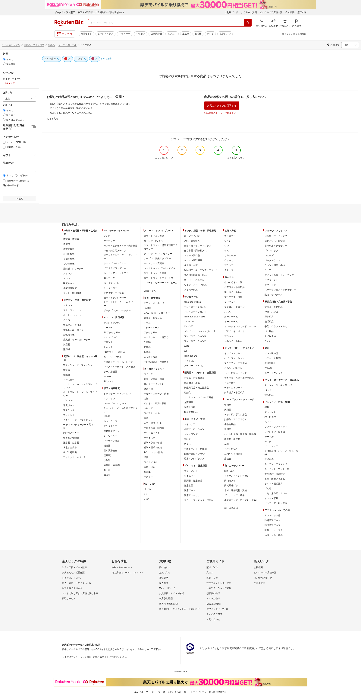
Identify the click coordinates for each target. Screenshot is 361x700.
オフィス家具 (271, 498)
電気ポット (68, 405)
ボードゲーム (231, 321)
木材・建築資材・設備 (235, 490)
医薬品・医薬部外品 (194, 378)
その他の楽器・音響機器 (156, 362)
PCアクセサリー (112, 332)
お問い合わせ (213, 619)
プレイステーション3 (195, 336)
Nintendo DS (190, 356)
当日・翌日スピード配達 (74, 567)
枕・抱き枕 (270, 417)
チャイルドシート (233, 387)
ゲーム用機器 (110, 371)
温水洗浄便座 (110, 450)
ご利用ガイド (231, 12)
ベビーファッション (234, 358)
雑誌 (146, 418)
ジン (226, 245)
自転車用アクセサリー (276, 245)
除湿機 (66, 349)
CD (145, 494)
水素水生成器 (70, 447)
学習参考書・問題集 (154, 428)
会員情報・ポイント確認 (171, 593)
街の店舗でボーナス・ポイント (127, 572)
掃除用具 (269, 316)
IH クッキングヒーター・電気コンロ (80, 426)
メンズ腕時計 (271, 353)
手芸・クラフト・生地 (276, 326)
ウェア (268, 270)
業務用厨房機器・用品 (195, 275)
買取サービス (69, 598)
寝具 (267, 407)
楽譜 (146, 398)
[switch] (33, 126)
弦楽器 (147, 347)
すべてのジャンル (11, 44)
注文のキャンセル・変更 (218, 583)
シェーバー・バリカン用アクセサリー (120, 410)
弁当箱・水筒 (191, 265)
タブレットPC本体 (153, 240)
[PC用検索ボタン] (248, 23)
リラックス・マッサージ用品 (198, 500)
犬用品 (227, 409)
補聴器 (107, 445)
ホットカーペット (72, 315)
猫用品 (227, 404)
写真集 (147, 472)
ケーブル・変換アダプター (157, 258)
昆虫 (226, 444)
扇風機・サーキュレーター (76, 339)
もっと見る (52, 118)
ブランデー (230, 265)
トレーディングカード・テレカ (240, 326)
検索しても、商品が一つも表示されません (71, 112)
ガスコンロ (68, 400)
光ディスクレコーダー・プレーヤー (120, 257)
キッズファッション (234, 353)
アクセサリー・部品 (114, 292)
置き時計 (269, 368)
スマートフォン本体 (154, 236)
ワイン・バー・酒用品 (195, 285)
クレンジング (191, 434)
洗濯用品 (269, 321)
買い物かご (164, 567)
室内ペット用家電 (233, 453)
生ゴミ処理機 (70, 452)
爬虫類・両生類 (232, 439)
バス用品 (269, 331)
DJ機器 (147, 342)
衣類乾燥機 (68, 254)
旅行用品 (269, 395)
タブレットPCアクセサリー (158, 253)
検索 (20, 198)
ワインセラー (70, 415)
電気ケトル (68, 410)
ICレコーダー (110, 278)
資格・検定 (149, 467)
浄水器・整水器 (71, 442)
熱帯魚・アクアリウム (235, 419)
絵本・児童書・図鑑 (154, 379)
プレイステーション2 (195, 341)
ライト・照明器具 (72, 293)
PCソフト (109, 381)
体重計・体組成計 (113, 465)
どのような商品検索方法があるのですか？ (71, 108)
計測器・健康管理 (193, 480)
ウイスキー (230, 236)
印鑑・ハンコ (271, 311)
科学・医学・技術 (153, 447)
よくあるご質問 (249, 12)
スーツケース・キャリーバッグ (280, 385)
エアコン (172, 33)
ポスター (148, 477)
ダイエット (189, 475)
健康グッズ (189, 490)
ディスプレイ (110, 337)
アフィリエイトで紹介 (217, 609)
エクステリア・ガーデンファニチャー (241, 502)
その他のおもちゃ (233, 341)
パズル (227, 311)
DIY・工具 (229, 471)
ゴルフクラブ (271, 250)
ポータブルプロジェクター (117, 310)
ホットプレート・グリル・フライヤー (80, 394)
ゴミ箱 (268, 488)
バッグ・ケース (272, 260)
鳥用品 (227, 429)
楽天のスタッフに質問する (221, 105)
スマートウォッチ (274, 373)
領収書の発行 (213, 593)
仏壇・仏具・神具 (274, 535)
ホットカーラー (111, 421)
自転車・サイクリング (276, 236)
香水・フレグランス (194, 458)
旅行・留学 (149, 388)
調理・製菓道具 (192, 240)
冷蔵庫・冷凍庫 (71, 239)
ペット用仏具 (231, 449)
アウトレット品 (272, 515)
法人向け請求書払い (169, 603)
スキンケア (189, 424)
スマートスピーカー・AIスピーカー (120, 304)
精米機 (66, 375)
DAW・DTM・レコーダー (157, 313)
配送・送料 (212, 567)
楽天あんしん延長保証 (73, 572)
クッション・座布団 (275, 431)
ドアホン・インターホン (236, 475)
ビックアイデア (105, 33)
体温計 (107, 475)
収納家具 (269, 459)
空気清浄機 (156, 33)
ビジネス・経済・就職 (155, 403)
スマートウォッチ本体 (155, 273)
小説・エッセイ (152, 433)
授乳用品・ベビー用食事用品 (239, 378)
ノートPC (109, 327)
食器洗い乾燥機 (71, 437)
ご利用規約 (259, 583)
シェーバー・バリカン (115, 403)
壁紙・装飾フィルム (275, 478)
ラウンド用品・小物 (275, 265)
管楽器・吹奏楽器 (153, 317)
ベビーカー (230, 382)
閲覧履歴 (163, 577)
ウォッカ (228, 260)
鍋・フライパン (192, 236)
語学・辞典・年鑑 (153, 442)
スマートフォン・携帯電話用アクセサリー (161, 247)
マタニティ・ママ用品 (235, 363)
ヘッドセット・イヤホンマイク (159, 268)
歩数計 (107, 460)
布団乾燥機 (68, 259)
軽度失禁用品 (191, 412)
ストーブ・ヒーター (73, 310)
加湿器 (66, 344)
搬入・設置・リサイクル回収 (76, 583)
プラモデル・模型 (233, 297)
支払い (209, 572)
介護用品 (188, 402)
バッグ (268, 390)
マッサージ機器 (111, 440)
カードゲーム (231, 316)
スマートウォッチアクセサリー (159, 278)
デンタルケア (110, 426)
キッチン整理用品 (193, 260)
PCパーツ (109, 376)
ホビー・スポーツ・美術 (156, 393)
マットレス (270, 412)
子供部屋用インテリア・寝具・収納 (281, 453)
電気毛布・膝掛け (72, 325)
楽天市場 (301, 12)
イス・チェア (271, 446)
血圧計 (107, 470)
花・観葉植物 (231, 508)
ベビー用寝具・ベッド (235, 373)
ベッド (268, 422)
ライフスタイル (152, 413)
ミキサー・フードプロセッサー (79, 420)
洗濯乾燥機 (68, 249)
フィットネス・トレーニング (279, 275)
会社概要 (289, 12)
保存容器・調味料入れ (195, 250)
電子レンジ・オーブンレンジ (78, 365)
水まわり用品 (191, 289)
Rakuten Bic (69, 23)
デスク (268, 441)
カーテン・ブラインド (276, 464)
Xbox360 (188, 326)
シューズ (269, 255)
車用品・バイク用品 (34, 44)
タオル (268, 341)
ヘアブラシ (109, 398)
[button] (10, 129)
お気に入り (164, 572)
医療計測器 (189, 407)
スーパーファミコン (194, 365)
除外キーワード (11, 185)
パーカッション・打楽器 (156, 337)
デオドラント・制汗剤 (195, 449)
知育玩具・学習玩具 (234, 287)
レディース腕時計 (274, 358)
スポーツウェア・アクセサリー (280, 289)
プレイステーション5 (195, 307)
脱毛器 (107, 416)
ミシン (66, 278)
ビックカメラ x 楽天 (65, 12)
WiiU (186, 346)
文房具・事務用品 (274, 307)
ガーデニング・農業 (234, 495)
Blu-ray (147, 489)
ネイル (187, 444)
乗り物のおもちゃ (233, 292)
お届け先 (7, 92)
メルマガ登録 (213, 598)
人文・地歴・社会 (153, 423)
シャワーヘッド (111, 436)
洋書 (146, 457)
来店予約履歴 (166, 598)
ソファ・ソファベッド (276, 426)
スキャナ (108, 347)
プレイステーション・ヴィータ (200, 331)
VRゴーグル (150, 291)
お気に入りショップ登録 (218, 588)
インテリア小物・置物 (276, 503)
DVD (146, 499)
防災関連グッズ (232, 485)
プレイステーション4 (195, 311)
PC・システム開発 (153, 452)
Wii (185, 351)
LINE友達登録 (213, 603)
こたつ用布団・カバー (276, 493)
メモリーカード (111, 288)
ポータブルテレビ (113, 283)
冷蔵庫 (185, 33)
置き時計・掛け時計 (275, 474)
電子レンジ (225, 33)
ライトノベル (150, 462)
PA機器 (147, 308)
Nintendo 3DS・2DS (194, 316)
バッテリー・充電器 (154, 263)
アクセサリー (150, 332)
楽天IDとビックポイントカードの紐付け (179, 609)
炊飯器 (66, 370)
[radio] (4, 59)
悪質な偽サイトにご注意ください (110, 657)
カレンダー (149, 408)
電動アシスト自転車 (275, 240)
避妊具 (187, 392)
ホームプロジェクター (115, 263)
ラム (226, 250)
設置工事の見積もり (72, 588)
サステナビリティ (197, 692)
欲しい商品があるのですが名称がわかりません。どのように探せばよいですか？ (90, 103)
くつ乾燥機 (68, 263)
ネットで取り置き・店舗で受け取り (80, 593)
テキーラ (228, 270)
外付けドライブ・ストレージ (118, 362)
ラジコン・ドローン (234, 307)
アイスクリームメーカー (75, 457)
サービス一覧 (158, 692)
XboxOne (189, 321)
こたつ (66, 320)
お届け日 (7, 105)
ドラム (147, 322)
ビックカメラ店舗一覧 (271, 12)
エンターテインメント (155, 384)
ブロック (228, 336)
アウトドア (270, 285)
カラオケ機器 (150, 357)
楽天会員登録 (299, 34)
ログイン (286, 34)
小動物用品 (230, 424)
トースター (68, 379)
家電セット (86, 33)
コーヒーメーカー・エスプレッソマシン (80, 386)
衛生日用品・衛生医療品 (196, 387)
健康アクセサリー (193, 495)
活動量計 (108, 455)
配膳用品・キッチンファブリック (201, 270)
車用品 (51, 44)
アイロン (67, 273)
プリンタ (108, 342)
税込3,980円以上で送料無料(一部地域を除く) (101, 12)
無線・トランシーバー (115, 297)
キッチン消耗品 (192, 255)
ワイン (227, 240)
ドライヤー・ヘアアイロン (117, 393)
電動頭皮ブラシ (111, 431)
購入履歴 (163, 583)
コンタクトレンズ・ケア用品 (198, 397)
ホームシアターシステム (116, 273)
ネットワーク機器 (113, 357)
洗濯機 (198, 33)
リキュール (230, 255)
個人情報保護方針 (263, 577)
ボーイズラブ (150, 437)
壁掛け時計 (270, 363)
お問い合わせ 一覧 (177, 692)
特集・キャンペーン (122, 567)
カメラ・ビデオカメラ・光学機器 (120, 245)
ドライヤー (124, 33)
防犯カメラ (230, 480)
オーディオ (109, 240)
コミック (148, 374)
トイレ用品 (270, 336)
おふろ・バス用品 (233, 368)
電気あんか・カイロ (73, 330)
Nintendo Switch (192, 302)
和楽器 (147, 352)
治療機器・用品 (192, 382)
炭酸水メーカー (71, 433)
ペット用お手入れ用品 (235, 414)
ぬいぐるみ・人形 (233, 282)
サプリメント (191, 471)
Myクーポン (165, 588)
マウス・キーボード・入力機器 (119, 366)
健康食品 (188, 485)
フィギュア (230, 302)
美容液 (187, 439)
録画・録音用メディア (115, 250)
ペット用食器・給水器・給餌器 (240, 434)
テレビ (210, 33)
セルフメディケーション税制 (76, 657)
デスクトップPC (112, 322)
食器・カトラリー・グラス (197, 245)
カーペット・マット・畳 (277, 469)
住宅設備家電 (70, 288)
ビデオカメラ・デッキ (115, 268)
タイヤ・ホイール (67, 44)
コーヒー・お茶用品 (194, 280)
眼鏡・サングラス (274, 294)
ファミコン (189, 360)
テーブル (269, 436)
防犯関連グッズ (272, 520)
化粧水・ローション (194, 429)
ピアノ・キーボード (154, 303)
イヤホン (140, 33)
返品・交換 (212, 577)
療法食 (227, 458)
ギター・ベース (152, 327)
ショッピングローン (72, 577)
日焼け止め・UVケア (194, 453)
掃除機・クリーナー (73, 268)
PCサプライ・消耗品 (114, 352)
